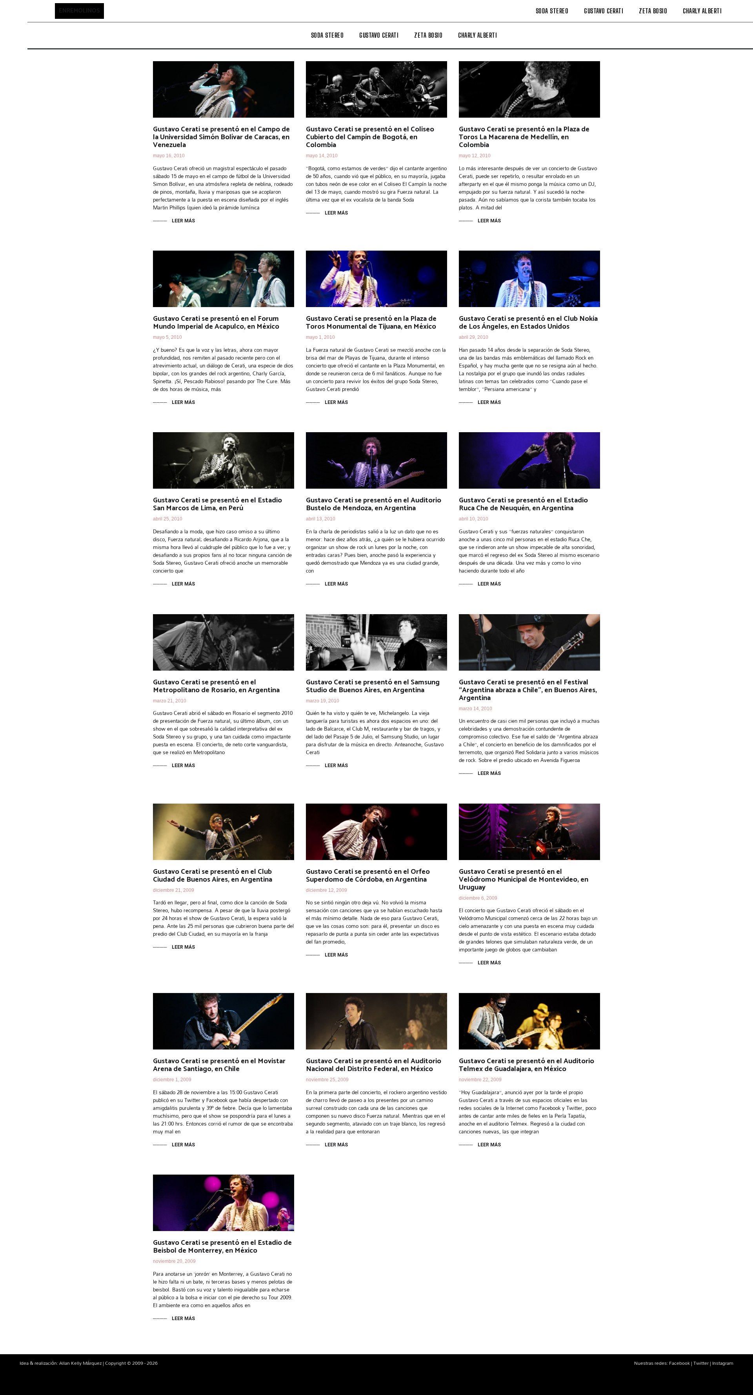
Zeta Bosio (653, 11)
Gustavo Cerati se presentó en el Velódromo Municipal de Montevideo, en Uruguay (523, 879)
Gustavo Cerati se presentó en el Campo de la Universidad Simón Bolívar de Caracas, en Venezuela (221, 137)
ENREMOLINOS (79, 11)
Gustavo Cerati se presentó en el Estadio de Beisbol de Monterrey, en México (222, 1247)
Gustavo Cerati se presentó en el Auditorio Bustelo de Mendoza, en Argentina (373, 504)
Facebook (679, 1363)
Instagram (722, 1363)
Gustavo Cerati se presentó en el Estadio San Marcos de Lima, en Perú (217, 504)
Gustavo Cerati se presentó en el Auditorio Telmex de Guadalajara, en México (526, 1065)
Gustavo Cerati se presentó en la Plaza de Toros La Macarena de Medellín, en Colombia (524, 137)
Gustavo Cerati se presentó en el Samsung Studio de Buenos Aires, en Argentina (373, 686)
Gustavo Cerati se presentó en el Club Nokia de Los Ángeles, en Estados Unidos (528, 323)
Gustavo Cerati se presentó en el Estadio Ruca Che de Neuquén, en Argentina (523, 504)
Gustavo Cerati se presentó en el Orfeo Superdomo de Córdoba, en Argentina (368, 876)
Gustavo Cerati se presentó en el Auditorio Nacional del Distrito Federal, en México (373, 1065)
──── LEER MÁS (174, 221)
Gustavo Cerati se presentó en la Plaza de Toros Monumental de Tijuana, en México (371, 323)
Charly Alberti (702, 11)
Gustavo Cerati (603, 11)
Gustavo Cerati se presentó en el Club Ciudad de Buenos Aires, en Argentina (212, 876)
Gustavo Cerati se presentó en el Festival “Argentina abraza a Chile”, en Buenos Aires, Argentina (528, 690)
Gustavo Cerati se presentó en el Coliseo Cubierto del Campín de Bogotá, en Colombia (370, 137)
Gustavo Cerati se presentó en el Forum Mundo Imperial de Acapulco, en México (216, 323)
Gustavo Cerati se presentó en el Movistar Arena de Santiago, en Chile (219, 1065)
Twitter (701, 1363)
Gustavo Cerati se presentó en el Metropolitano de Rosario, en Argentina (216, 686)
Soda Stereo (552, 11)
